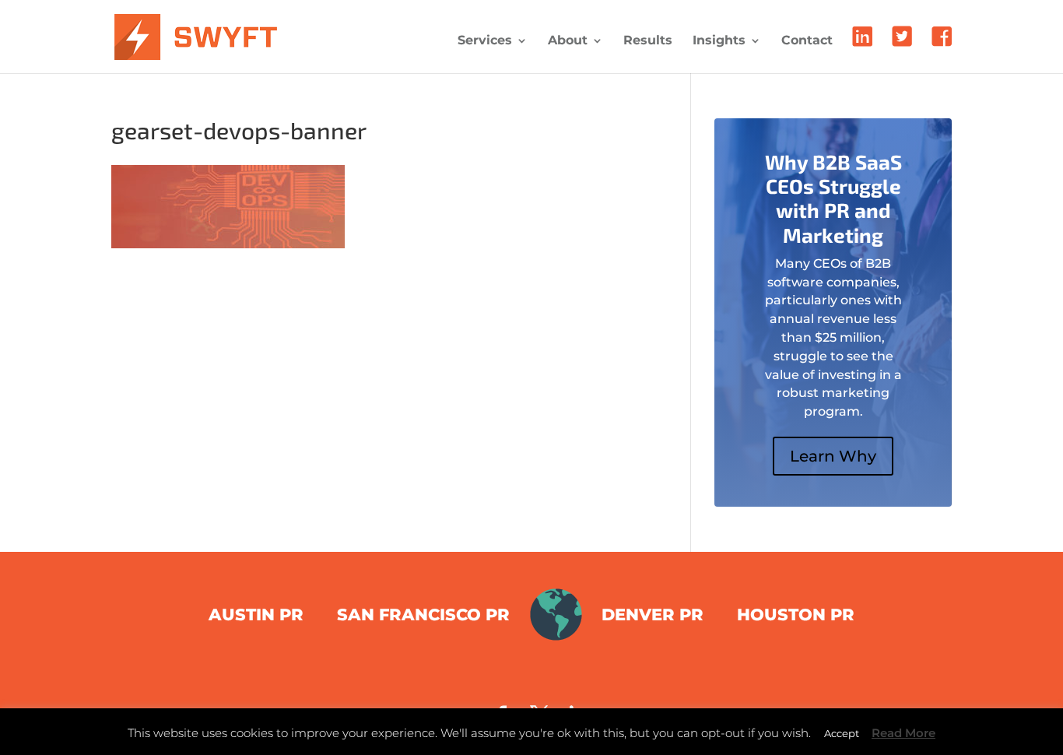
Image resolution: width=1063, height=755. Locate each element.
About (568, 41)
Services (485, 41)
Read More (903, 732)
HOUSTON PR (795, 614)
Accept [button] (841, 733)
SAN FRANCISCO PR (423, 614)
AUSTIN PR (256, 614)
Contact (807, 41)
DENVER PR (652, 614)
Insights (719, 41)
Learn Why (833, 456)
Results (647, 41)
